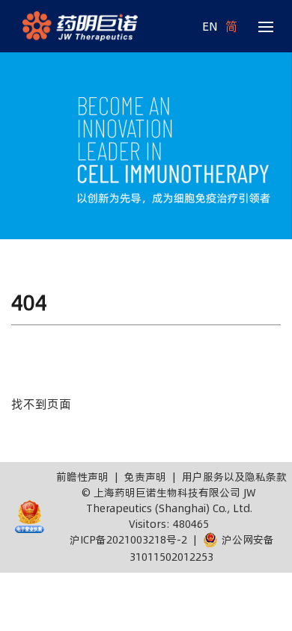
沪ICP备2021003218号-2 (128, 539)
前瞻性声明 (82, 477)
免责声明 (145, 477)
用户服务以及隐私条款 (234, 477)
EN (210, 26)
